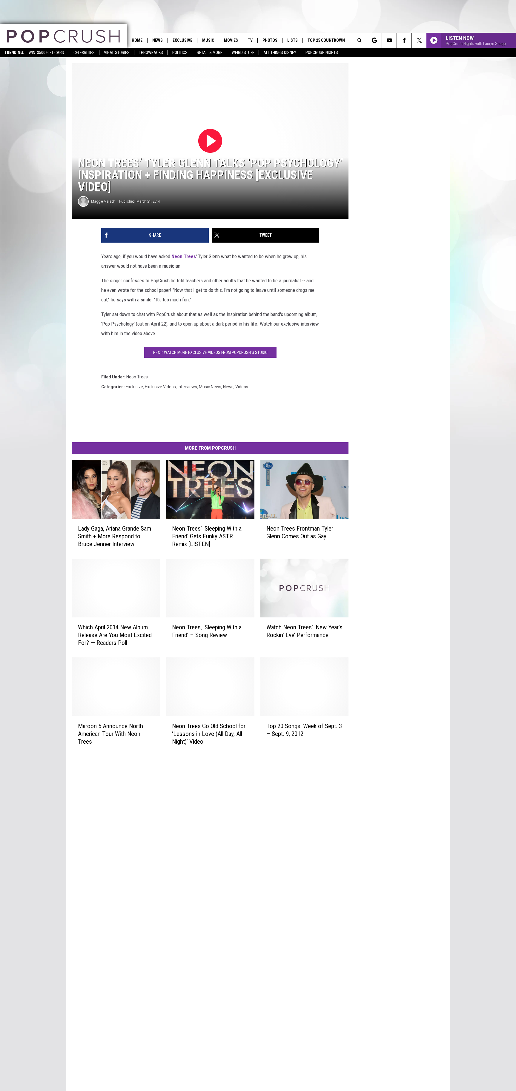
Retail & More (209, 52)
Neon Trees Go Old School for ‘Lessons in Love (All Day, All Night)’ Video (208, 733)
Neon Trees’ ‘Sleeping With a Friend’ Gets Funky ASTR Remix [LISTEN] (207, 536)
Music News (210, 386)
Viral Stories (117, 52)
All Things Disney (279, 52)
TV (250, 40)
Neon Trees (183, 256)
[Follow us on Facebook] (404, 40)
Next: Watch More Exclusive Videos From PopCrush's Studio (210, 352)
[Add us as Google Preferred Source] (374, 40)
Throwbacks (151, 52)
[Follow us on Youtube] (389, 40)
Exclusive (182, 40)
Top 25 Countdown (326, 40)
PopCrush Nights (321, 52)
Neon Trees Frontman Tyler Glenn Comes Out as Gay (299, 532)
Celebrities (84, 52)
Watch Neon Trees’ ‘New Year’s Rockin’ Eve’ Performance (304, 631)
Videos (241, 386)
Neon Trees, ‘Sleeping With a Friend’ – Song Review (207, 631)
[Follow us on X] (419, 40)
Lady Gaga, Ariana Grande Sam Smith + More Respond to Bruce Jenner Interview (114, 536)
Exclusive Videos (160, 386)
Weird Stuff (243, 52)
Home (137, 40)
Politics (180, 52)
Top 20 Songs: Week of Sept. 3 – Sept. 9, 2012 (304, 729)
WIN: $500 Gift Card (46, 52)
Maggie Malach (103, 201)
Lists (292, 40)
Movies (231, 40)
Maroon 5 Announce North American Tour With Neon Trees (110, 733)
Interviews (187, 386)
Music (208, 40)
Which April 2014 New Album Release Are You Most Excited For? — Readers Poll (115, 635)
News (157, 40)
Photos (269, 40)
